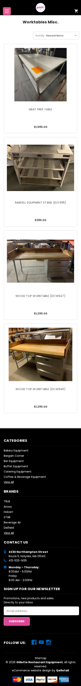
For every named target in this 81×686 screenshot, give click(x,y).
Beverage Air (12, 522)
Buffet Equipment (16, 466)
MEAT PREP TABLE (40, 109)
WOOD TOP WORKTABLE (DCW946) (40, 389)
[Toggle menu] (7, 11)
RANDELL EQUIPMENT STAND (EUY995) (40, 202)
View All (9, 482)
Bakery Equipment (16, 450)
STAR (7, 517)
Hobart (8, 512)
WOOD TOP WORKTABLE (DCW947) (40, 296)
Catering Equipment (17, 472)
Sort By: (40, 35)
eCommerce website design (31, 670)
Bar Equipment (14, 461)
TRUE (7, 501)
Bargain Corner (14, 456)
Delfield (9, 528)
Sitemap (40, 658)
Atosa (8, 507)
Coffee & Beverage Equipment (25, 477)
